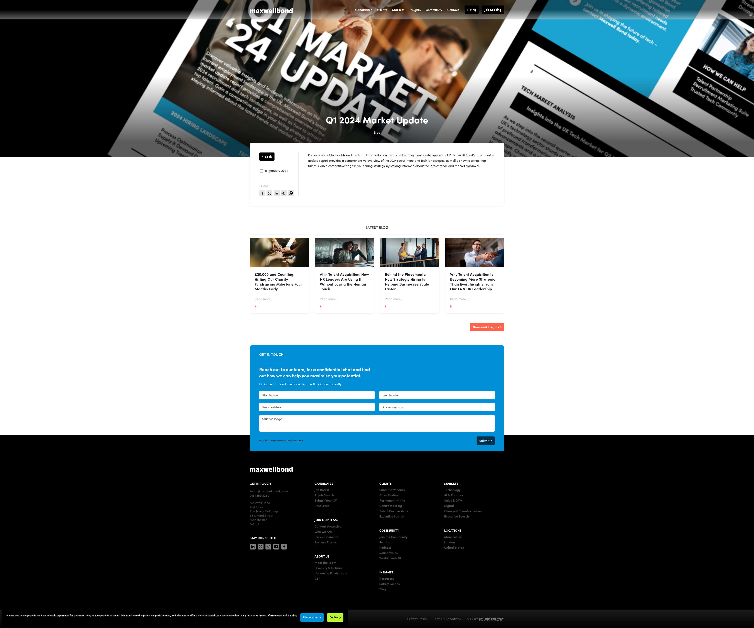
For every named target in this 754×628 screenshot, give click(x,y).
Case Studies (388, 495)
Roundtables (388, 552)
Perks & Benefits (326, 537)
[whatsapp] (291, 193)
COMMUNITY (389, 530)
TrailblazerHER (390, 558)
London (449, 542)
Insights (415, 9)
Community (434, 9)
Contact (453, 9)
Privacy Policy (417, 618)
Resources (322, 505)
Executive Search (391, 516)
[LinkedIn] (253, 546)
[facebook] (262, 193)
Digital (449, 505)
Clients (382, 9)
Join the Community (393, 537)
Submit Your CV (326, 500)
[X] (261, 546)
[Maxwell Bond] (271, 9)
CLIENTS (385, 483)
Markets (398, 9)
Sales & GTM (453, 500)
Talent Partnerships (393, 511)
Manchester (453, 537)
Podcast (385, 547)
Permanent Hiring (392, 500)
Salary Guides (389, 583)
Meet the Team (325, 562)
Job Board (322, 489)
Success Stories (326, 542)
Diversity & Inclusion (329, 568)
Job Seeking (493, 9)
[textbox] (317, 395)
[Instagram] (268, 546)
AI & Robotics (453, 495)
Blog (382, 589)
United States (454, 547)
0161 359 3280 (259, 495)
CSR (317, 578)
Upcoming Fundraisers (331, 573)
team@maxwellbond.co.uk (269, 491)
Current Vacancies (328, 526)
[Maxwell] (271, 469)
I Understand (310, 617)
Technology (452, 489)
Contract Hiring (390, 505)
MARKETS (451, 483)
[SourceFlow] (491, 618)
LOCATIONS (452, 530)
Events (384, 542)
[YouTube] (276, 546)
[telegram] (284, 193)
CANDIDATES (324, 483)
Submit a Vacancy (392, 489)
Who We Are (323, 531)
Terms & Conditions (447, 618)
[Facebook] (284, 546)
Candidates (363, 9)
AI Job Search (324, 495)
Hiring (471, 9)
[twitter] (269, 193)
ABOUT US (322, 556)
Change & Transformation (463, 511)
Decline (333, 617)
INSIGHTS (386, 572)
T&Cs (300, 440)
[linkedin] (277, 193)
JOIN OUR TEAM (326, 520)
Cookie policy (289, 615)
